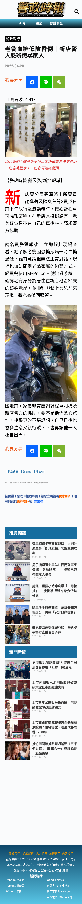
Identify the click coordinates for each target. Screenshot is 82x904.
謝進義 (27, 471)
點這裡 (38, 501)
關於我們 (15, 853)
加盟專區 (54, 853)
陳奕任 (40, 471)
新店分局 (13, 471)
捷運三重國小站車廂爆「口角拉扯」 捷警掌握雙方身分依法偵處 (54, 591)
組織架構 (28, 853)
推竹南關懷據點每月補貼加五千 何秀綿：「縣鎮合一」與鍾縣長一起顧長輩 (56, 748)
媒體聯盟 (56, 23)
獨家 (39, 23)
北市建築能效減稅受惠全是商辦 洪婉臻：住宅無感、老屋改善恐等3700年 (56, 727)
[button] (23, 23)
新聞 (22, 23)
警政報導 (13, 39)
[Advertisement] (41, 803)
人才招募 (41, 853)
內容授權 (67, 853)
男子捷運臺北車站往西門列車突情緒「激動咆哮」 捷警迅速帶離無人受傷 (54, 569)
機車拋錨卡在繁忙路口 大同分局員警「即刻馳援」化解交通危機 (54, 548)
